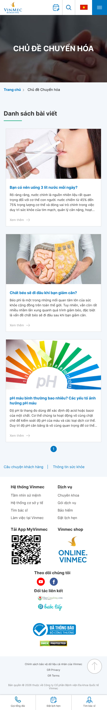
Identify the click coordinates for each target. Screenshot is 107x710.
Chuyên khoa (68, 495)
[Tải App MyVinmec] (26, 549)
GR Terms (53, 675)
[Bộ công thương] (53, 629)
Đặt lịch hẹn (67, 518)
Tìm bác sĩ (19, 510)
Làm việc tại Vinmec (27, 518)
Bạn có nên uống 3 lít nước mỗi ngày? (43, 187)
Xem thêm (17, 220)
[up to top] (94, 666)
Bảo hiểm (65, 510)
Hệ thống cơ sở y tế (27, 503)
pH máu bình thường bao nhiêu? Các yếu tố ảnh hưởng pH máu (53, 400)
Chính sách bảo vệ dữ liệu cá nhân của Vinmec (53, 664)
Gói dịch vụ (67, 503)
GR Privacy (53, 670)
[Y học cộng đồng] (50, 598)
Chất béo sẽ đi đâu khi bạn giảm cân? (43, 292)
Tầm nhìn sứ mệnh (26, 495)
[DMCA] (53, 643)
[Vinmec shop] (73, 549)
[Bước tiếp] (50, 607)
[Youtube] (41, 582)
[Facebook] (54, 582)
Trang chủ (12, 90)
